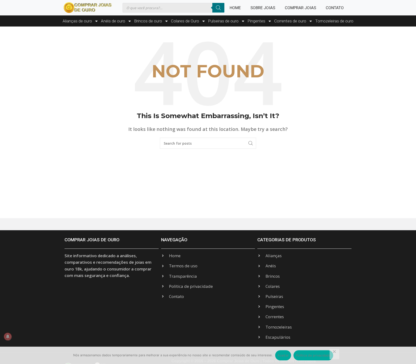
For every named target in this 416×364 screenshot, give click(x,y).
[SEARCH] (250, 143)
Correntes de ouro (290, 21)
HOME (235, 7)
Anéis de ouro (113, 21)
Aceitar (283, 355)
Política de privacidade (313, 355)
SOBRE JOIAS (262, 7)
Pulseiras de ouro (223, 21)
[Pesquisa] (218, 8)
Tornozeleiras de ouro (334, 21)
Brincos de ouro (148, 21)
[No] (334, 354)
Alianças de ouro (77, 21)
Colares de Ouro (185, 21)
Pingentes (256, 21)
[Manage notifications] (8, 336)
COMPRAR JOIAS (300, 7)
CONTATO (335, 7)
